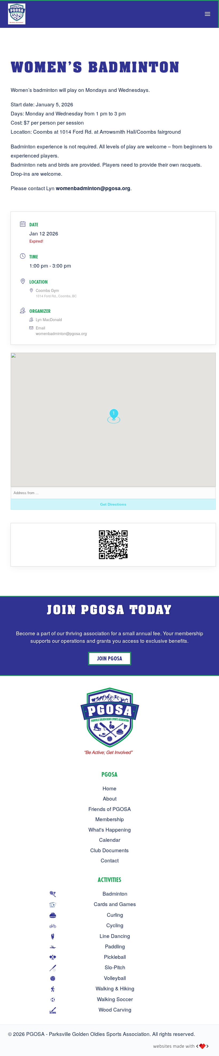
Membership (109, 818)
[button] (207, 13)
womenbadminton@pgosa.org (61, 333)
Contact (110, 860)
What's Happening (109, 829)
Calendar (109, 839)
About (109, 798)
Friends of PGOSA (109, 808)
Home (109, 788)
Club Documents (109, 850)
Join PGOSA (109, 658)
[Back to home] (16, 13)
